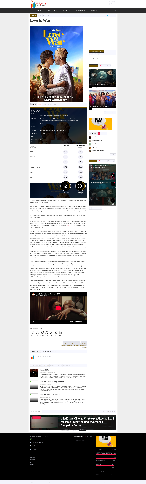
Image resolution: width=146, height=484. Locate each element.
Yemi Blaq (84, 347)
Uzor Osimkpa (76, 345)
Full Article (50, 104)
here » (115, 481)
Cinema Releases (34, 341)
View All (112, 154)
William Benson (83, 345)
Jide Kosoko (66, 343)
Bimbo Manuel (66, 341)
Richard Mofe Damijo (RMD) (81, 343)
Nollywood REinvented (35, 24)
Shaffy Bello (63, 345)
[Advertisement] (102, 36)
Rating (45, 104)
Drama (39, 341)
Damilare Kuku (72, 341)
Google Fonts (98, 481)
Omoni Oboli (72, 343)
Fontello (106, 481)
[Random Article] (46, 15)
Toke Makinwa (69, 345)
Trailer (54, 104)
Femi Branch (83, 341)
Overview (39, 104)
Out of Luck (70, 225)
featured (78, 341)
